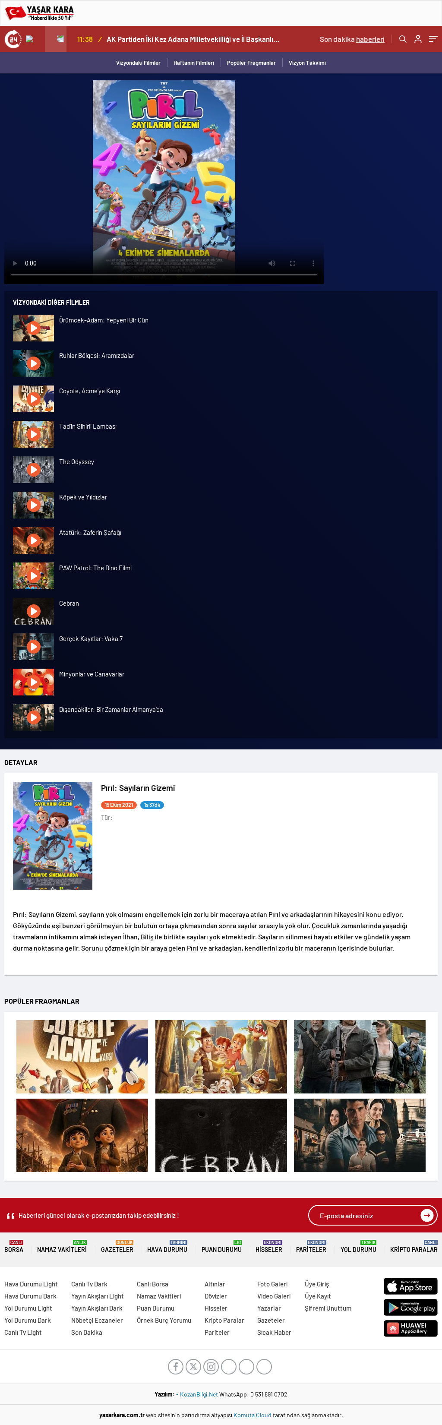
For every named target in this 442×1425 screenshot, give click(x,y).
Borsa (13, 1246)
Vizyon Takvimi (307, 62)
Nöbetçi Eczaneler (97, 1320)
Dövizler (216, 1296)
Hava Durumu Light (31, 1284)
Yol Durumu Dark (27, 1320)
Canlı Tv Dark (89, 1284)
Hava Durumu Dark (30, 1296)
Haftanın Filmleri (194, 62)
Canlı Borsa (152, 1284)
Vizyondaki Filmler (138, 62)
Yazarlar (269, 1308)
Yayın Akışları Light (97, 1296)
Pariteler (311, 1246)
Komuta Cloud (253, 1415)
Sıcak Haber (274, 1332)
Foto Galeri (272, 1284)
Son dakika (352, 39)
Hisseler (269, 1246)
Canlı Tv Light (23, 1332)
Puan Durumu (222, 1246)
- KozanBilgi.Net (197, 1394)
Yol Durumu (358, 1246)
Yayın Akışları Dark (97, 1308)
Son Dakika (86, 1332)
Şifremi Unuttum (328, 1308)
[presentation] (34, 39)
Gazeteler (117, 1246)
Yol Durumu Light (28, 1308)
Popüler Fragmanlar (251, 62)
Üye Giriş (317, 1284)
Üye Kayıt (318, 1296)
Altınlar (215, 1284)
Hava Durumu (167, 1246)
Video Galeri (273, 1296)
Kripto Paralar (414, 1246)
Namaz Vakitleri (62, 1246)
